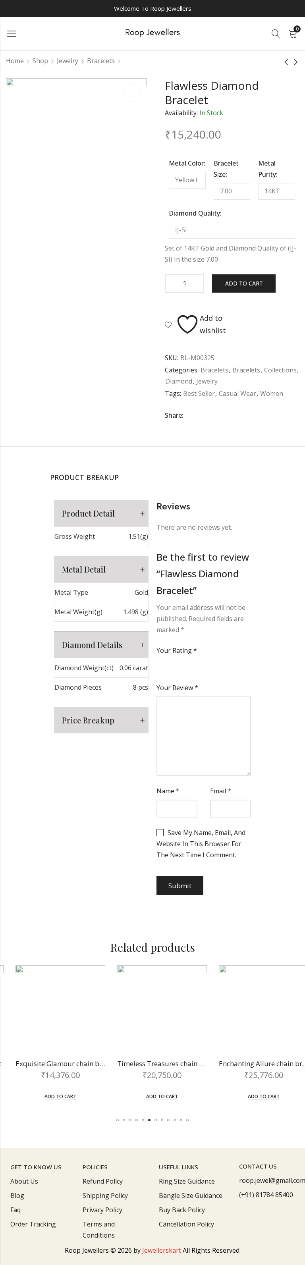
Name (168, 791)
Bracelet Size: (226, 169)
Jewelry (67, 60)
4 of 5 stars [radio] (179, 667)
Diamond (178, 381)
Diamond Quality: (195, 213)
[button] (117, 1120)
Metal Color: (187, 163)
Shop (40, 60)
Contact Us (258, 1166)
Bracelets (101, 60)
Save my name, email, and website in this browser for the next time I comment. (200, 843)
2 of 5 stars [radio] (166, 667)
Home (15, 60)
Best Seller (199, 393)
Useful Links (178, 1167)
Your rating (176, 650)
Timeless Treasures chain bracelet (161, 1063)
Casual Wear (237, 393)
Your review (177, 687)
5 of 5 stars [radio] (185, 667)
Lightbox (132, 93)
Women (271, 393)
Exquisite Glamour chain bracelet (58, 1063)
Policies (95, 1167)
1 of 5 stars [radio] (159, 667)
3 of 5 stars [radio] (172, 667)
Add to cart (244, 283)
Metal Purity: (268, 169)
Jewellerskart (161, 1250)
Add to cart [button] (51, 1097)
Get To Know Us (36, 1167)
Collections (280, 370)
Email (220, 791)
